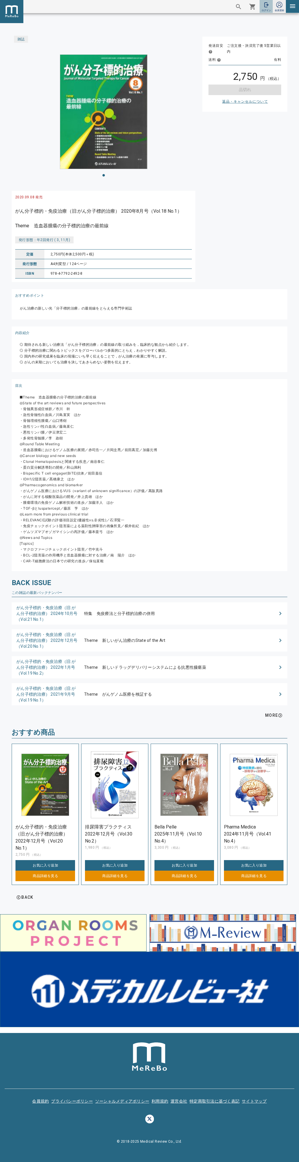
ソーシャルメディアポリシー (122, 1101)
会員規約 (40, 1101)
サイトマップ (254, 1101)
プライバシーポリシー (72, 1101)
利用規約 (160, 1101)
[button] (149, 613)
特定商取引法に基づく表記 (214, 1101)
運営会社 (179, 1101)
